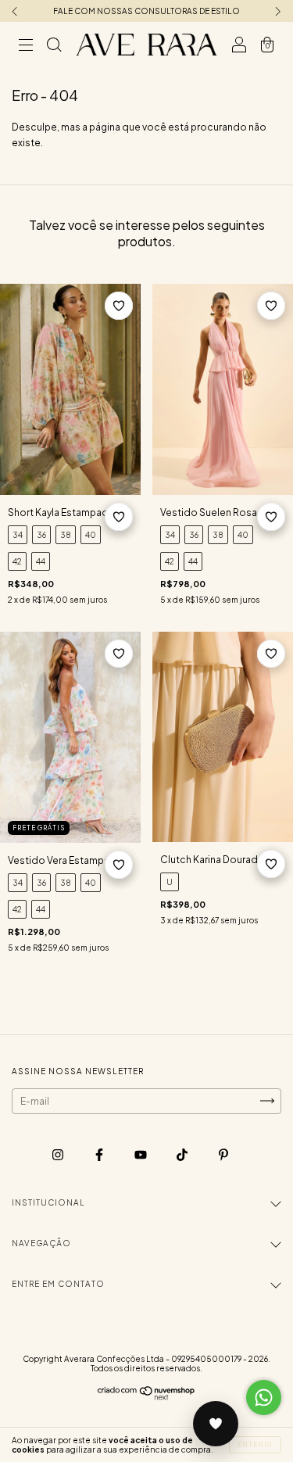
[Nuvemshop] (146, 1397)
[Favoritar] (119, 306)
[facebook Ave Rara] (100, 1154)
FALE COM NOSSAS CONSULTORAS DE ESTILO (146, 11)
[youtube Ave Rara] (141, 1154)
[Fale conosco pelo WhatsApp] (263, 1397)
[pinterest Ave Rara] (223, 1154)
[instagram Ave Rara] (58, 1154)
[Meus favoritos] (215, 1423)
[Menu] (26, 46)
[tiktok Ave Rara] (183, 1154)
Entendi (255, 1445)
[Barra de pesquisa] (54, 46)
